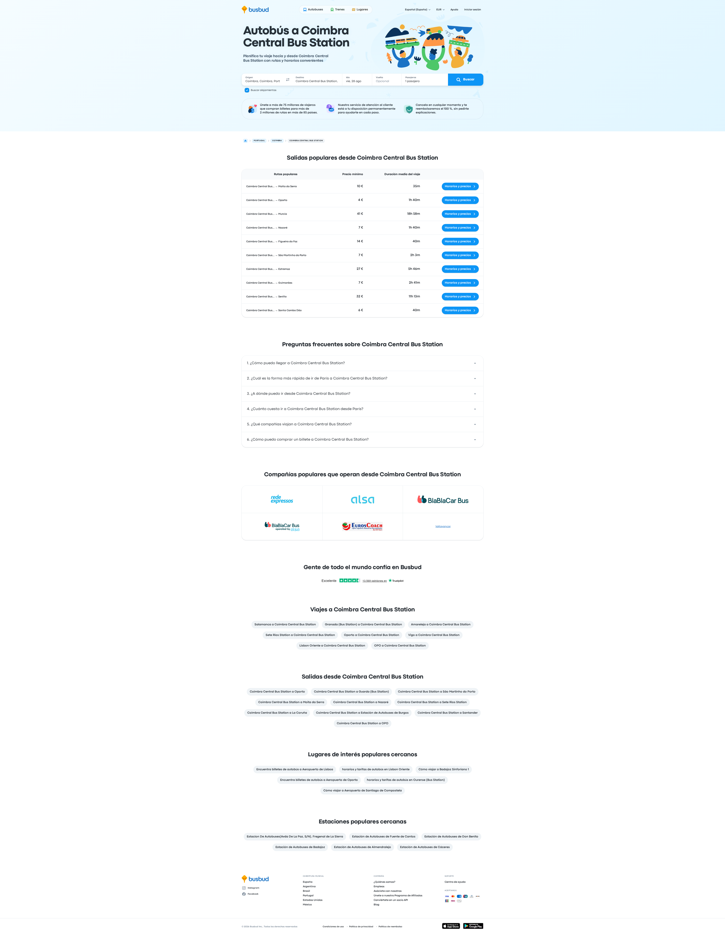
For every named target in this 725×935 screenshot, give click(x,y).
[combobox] (262, 79)
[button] (288, 80)
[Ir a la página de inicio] (255, 9)
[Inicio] (245, 141)
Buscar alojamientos (263, 90)
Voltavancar (443, 526)
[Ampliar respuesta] (475, 363)
